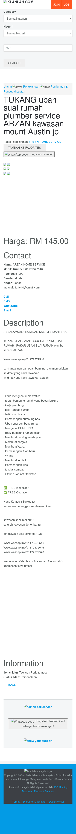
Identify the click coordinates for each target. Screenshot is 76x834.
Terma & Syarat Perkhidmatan (29, 801)
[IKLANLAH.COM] (18, 4)
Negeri (8, 26)
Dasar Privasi (56, 801)
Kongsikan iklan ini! (40, 154)
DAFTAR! (56, 4)
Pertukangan (31, 86)
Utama (8, 86)
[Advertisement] (38, 615)
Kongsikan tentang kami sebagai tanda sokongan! (43, 723)
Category (10, 12)
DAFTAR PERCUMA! (68, 5)
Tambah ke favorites (24, 147)
